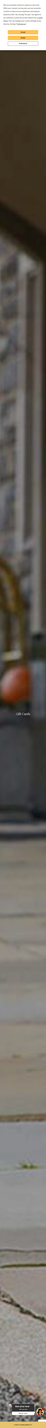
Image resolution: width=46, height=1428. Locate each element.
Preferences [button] (21, 24)
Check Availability (23, 1425)
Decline (23, 38)
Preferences (23, 43)
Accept (23, 32)
